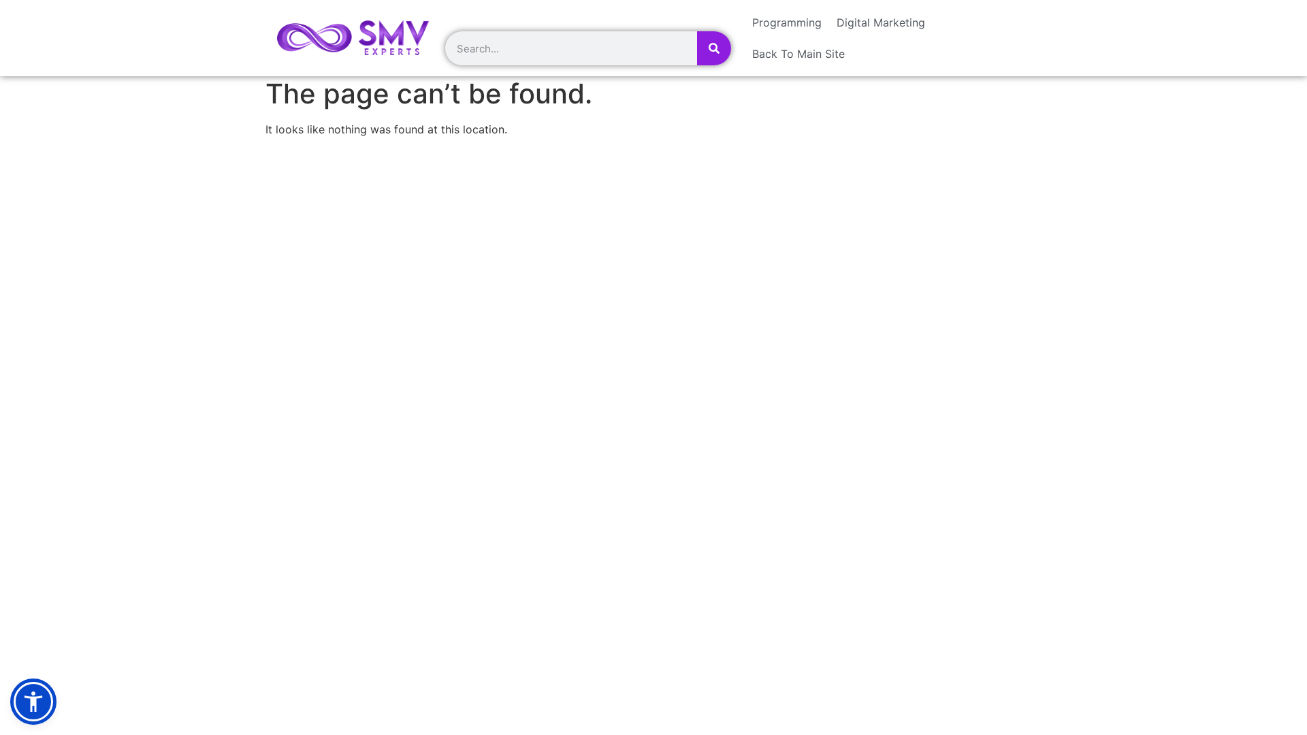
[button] (33, 701)
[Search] (714, 48)
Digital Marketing (881, 22)
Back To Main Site (798, 54)
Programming (787, 22)
